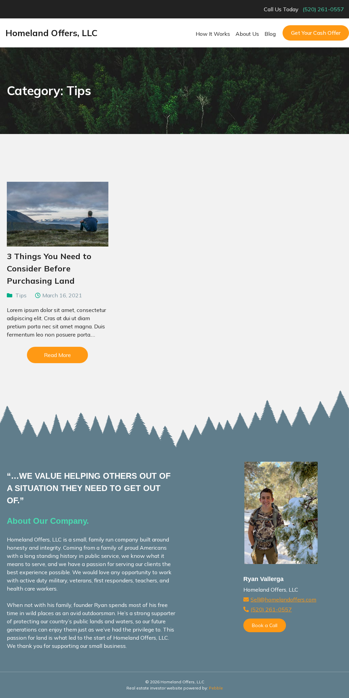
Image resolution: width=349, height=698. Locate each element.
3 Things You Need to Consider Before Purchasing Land (49, 268)
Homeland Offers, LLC (51, 32)
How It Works (213, 33)
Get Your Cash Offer (315, 32)
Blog (270, 33)
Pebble (216, 687)
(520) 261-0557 (323, 9)
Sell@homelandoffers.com (283, 599)
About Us (247, 33)
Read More (57, 355)
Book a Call (264, 625)
